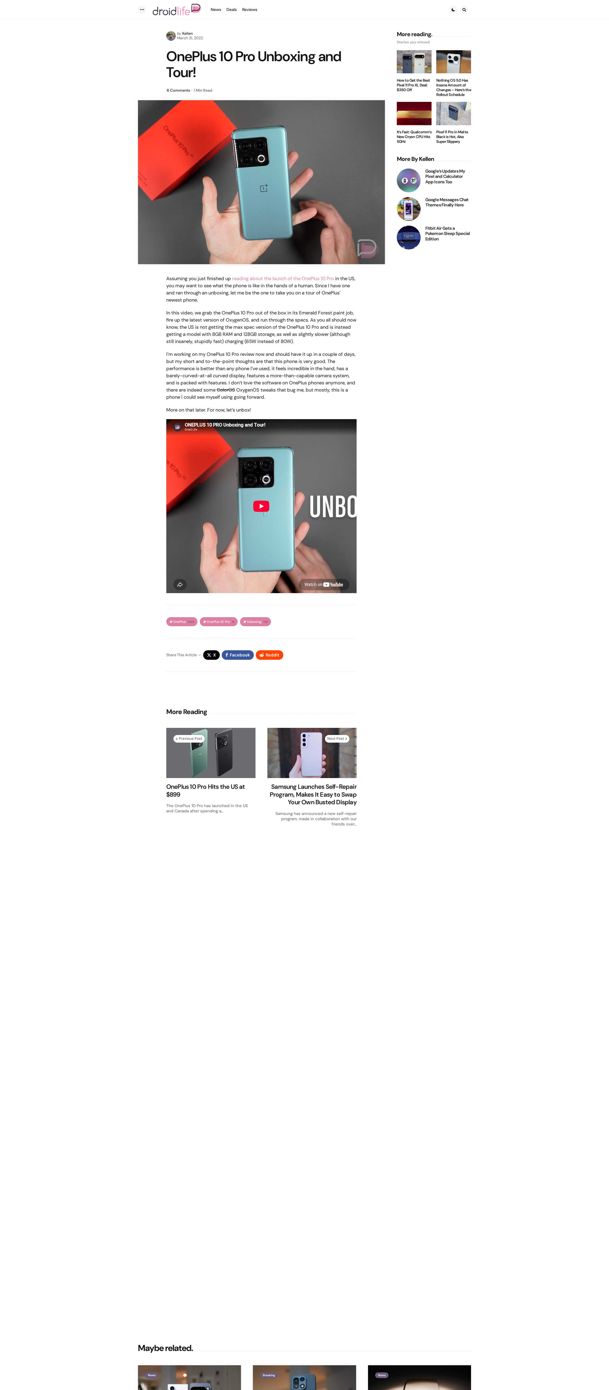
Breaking (269, 1375)
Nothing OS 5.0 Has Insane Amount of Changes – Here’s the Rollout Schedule (453, 87)
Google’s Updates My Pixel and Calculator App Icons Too (445, 177)
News (152, 1375)
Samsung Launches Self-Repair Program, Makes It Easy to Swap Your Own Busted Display (313, 794)
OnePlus (183, 622)
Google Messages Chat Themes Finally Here (447, 202)
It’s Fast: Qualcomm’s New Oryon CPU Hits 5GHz (414, 137)
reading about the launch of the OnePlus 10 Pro (283, 278)
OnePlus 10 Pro (220, 622)
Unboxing (257, 622)
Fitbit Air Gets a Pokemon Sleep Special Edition (447, 234)
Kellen (187, 33)
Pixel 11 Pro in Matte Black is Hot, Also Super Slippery (452, 137)
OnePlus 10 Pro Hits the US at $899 (205, 790)
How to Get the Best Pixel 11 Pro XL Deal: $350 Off (413, 85)
